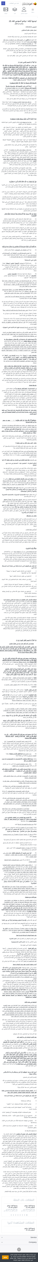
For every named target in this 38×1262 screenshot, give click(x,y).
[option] (27, 1208)
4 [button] (20, 1215)
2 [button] (24, 1215)
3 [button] (22, 1215)
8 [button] (11, 1215)
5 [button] (17, 1215)
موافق (5, 1257)
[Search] (3, 3)
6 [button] (15, 1215)
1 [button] (26, 1215)
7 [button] (13, 1215)
